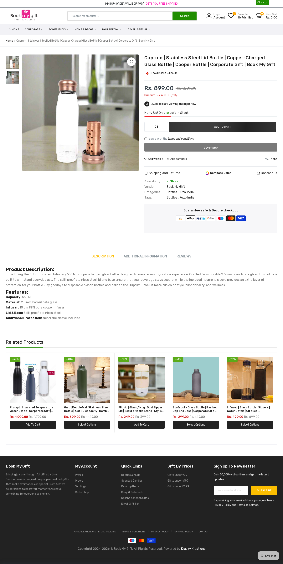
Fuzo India (186, 192)
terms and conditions (181, 138)
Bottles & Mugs (130, 475)
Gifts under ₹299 (178, 486)
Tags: (148, 197)
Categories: (152, 192)
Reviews (184, 256)
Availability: (152, 181)
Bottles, (173, 192)
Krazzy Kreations (193, 549)
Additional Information (145, 256)
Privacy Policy (160, 531)
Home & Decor (84, 29)
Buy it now (211, 148)
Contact (204, 531)
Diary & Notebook (132, 492)
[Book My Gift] (24, 16)
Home (15, 29)
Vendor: (149, 187)
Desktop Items (130, 486)
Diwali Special (138, 29)
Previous (15, 392)
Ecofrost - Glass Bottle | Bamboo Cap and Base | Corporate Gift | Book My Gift (195, 409)
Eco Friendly (58, 29)
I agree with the (171, 138)
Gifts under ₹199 (177, 480)
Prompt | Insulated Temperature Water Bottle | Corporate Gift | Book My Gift (31, 409)
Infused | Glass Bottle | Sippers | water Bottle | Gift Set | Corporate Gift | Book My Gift (248, 409)
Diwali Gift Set (130, 503)
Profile (79, 475)
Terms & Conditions (133, 531)
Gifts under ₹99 (177, 475)
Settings (80, 486)
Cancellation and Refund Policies (95, 531)
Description (102, 256)
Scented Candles (131, 480)
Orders (79, 480)
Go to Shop (82, 492)
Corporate (33, 29)
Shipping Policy (183, 531)
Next (267, 392)
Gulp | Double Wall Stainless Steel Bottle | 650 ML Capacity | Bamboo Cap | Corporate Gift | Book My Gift (87, 409)
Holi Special (111, 29)
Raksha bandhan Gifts (135, 498)
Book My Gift (176, 187)
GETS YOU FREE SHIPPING (162, 3)
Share (273, 159)
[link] (52, 360)
